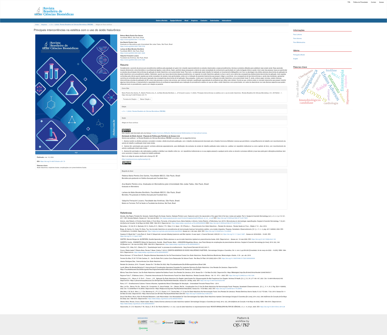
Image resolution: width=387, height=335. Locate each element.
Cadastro (203, 20)
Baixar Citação (145, 99)
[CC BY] (180, 322)
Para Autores (297, 38)
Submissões (214, 20)
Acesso (381, 2)
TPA (348, 2)
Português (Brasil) (299, 55)
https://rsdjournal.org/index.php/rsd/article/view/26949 (165, 231)
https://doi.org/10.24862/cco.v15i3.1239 (241, 275)
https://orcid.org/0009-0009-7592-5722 (132, 46)
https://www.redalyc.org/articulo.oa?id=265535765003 (165, 299)
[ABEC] (143, 322)
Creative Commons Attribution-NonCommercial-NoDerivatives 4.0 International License (179, 133)
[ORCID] (155, 322)
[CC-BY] (126, 162)
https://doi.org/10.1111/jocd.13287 (234, 234)
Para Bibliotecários (299, 42)
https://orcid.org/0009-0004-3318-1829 (132, 60)
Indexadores (226, 20)
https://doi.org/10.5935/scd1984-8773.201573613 (225, 223)
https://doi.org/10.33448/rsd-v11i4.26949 (218, 231)
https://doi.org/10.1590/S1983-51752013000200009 (238, 258)
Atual (186, 20)
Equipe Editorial (176, 20)
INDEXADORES (143, 318)
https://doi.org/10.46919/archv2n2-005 (212, 280)
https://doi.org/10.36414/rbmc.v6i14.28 (272, 307)
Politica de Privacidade (360, 2)
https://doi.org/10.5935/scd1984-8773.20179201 (232, 218)
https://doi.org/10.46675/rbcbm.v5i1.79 (52, 161)
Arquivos (194, 20)
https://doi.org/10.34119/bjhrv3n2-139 (264, 239)
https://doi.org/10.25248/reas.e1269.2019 (199, 294)
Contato (373, 2)
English (295, 59)
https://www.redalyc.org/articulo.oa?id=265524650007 (151, 252)
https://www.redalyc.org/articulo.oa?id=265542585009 (189, 223)
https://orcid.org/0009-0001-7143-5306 (132, 39)
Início (37, 24)
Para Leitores (297, 34)
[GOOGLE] (193, 322)
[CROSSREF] (168, 322)
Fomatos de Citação (129, 99)
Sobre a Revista (161, 20)
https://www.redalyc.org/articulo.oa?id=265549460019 (182, 244)
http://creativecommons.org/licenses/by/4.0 (136, 159)
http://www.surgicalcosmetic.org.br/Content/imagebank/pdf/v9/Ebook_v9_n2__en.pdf (186, 218)
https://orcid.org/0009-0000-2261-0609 (132, 53)
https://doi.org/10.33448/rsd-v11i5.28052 (229, 288)
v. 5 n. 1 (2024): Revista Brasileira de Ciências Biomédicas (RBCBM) (71, 24)
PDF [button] (76, 153)
